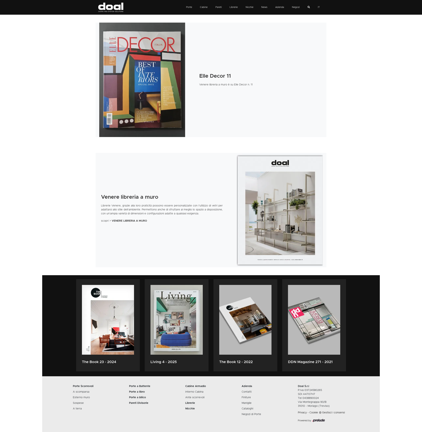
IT (319, 7)
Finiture (246, 397)
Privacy (302, 412)
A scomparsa (81, 391)
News (264, 7)
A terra (77, 408)
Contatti (247, 391)
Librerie (234, 7)
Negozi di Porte (251, 414)
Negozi (296, 7)
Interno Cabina (194, 391)
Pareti (218, 7)
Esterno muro (81, 397)
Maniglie (247, 403)
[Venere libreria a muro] (280, 210)
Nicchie (249, 7)
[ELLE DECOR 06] (142, 80)
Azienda (279, 7)
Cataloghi (247, 408)
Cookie (313, 412)
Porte (189, 7)
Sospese (78, 403)
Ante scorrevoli (194, 397)
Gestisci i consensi (333, 412)
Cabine (204, 7)
